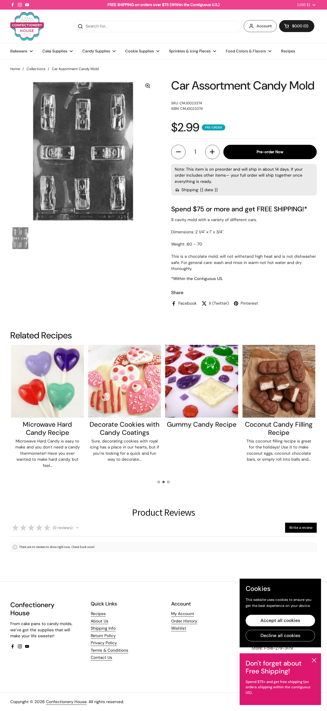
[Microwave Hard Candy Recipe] (47, 381)
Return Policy (103, 635)
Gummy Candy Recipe (202, 424)
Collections (36, 69)
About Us (99, 621)
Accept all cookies (280, 620)
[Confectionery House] (27, 26)
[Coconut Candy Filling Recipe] (278, 381)
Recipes (98, 613)
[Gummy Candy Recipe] (201, 381)
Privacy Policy (104, 642)
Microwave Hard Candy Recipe (47, 428)
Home (15, 69)
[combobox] (157, 26)
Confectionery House (66, 701)
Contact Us (101, 657)
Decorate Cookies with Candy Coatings (124, 428)
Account (264, 25)
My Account (182, 613)
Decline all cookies (280, 635)
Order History (184, 621)
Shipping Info (103, 628)
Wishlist (178, 628)
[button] (296, 26)
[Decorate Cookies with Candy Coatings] (124, 381)
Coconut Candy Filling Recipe (279, 428)
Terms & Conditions (109, 650)
